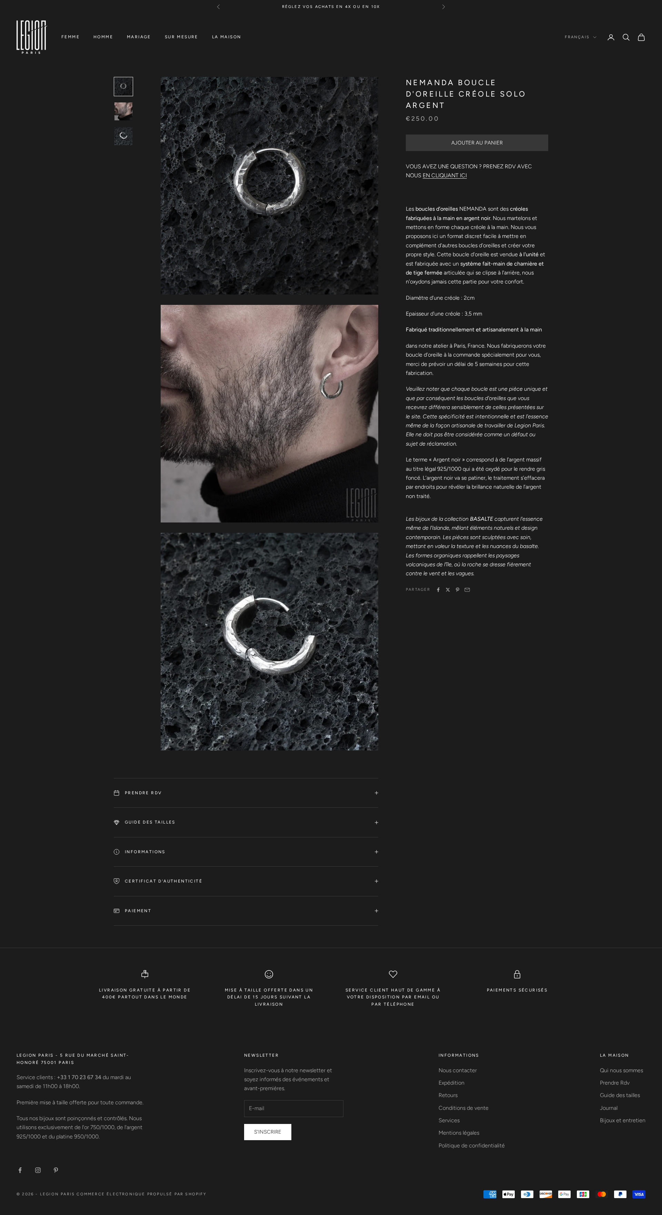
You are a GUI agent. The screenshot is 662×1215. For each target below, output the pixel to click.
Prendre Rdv (615, 1082)
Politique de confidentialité (472, 1145)
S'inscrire (267, 1132)
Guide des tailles (620, 1095)
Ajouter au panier (477, 143)
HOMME (103, 36)
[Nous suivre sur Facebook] (20, 1170)
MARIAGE (139, 36)
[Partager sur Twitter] (448, 589)
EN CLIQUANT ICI (445, 175)
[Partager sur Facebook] (438, 589)
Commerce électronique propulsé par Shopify (141, 1194)
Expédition (451, 1082)
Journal (609, 1108)
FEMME (70, 36)
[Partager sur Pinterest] (457, 589)
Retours (448, 1095)
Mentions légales (459, 1132)
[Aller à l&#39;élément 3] (123, 136)
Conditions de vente (464, 1108)
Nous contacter (458, 1070)
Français (577, 37)
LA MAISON (226, 36)
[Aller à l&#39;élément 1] (123, 86)
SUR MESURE (181, 36)
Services (449, 1120)
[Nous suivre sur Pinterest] (55, 1170)
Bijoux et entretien (622, 1120)
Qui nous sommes (621, 1070)
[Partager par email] (467, 589)
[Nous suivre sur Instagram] (37, 1170)
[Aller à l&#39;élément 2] (123, 111)
